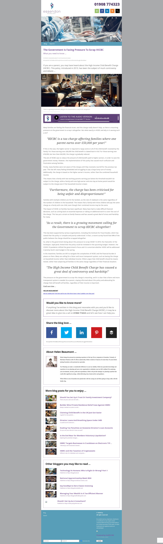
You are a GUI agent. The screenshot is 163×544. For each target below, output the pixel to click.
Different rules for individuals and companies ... (72, 453)
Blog (44, 513)
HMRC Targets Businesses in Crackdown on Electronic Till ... (86, 443)
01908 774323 (107, 4)
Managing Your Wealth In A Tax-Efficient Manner (81, 493)
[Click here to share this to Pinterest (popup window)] (96, 337)
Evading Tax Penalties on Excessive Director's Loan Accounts (86, 428)
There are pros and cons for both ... (69, 399)
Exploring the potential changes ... (69, 438)
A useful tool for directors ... (67, 422)
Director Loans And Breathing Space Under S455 (81, 420)
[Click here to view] (117, 12)
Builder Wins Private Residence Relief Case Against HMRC (85, 405)
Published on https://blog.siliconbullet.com (71, 488)
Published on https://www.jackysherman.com (69, 503)
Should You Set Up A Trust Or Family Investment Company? (86, 397)
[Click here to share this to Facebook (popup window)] (51, 337)
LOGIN (99, 541)
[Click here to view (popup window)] (116, 323)
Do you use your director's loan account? (71, 430)
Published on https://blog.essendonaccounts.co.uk (73, 480)
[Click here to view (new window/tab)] (97, 12)
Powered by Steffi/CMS (105, 535)
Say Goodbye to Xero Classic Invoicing (76, 486)
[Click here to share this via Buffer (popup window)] (111, 337)
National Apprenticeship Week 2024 (75, 478)
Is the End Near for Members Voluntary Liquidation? (83, 435)
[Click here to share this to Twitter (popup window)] (66, 337)
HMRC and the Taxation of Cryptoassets (77, 451)
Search (45, 515)
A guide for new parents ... (67, 415)
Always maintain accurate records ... (70, 407)
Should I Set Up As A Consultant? (71, 501)
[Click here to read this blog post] (51, 400)
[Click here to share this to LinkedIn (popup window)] (81, 337)
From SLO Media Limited (102, 537)
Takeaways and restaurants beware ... (70, 445)
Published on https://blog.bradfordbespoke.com (73, 496)
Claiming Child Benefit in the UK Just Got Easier (81, 412)
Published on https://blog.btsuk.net (69, 473)
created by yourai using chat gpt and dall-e (51, 111)
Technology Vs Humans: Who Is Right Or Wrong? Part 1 (84, 470)
